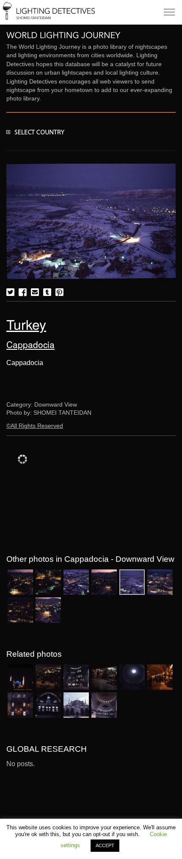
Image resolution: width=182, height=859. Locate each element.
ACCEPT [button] (105, 845)
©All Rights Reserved (34, 426)
